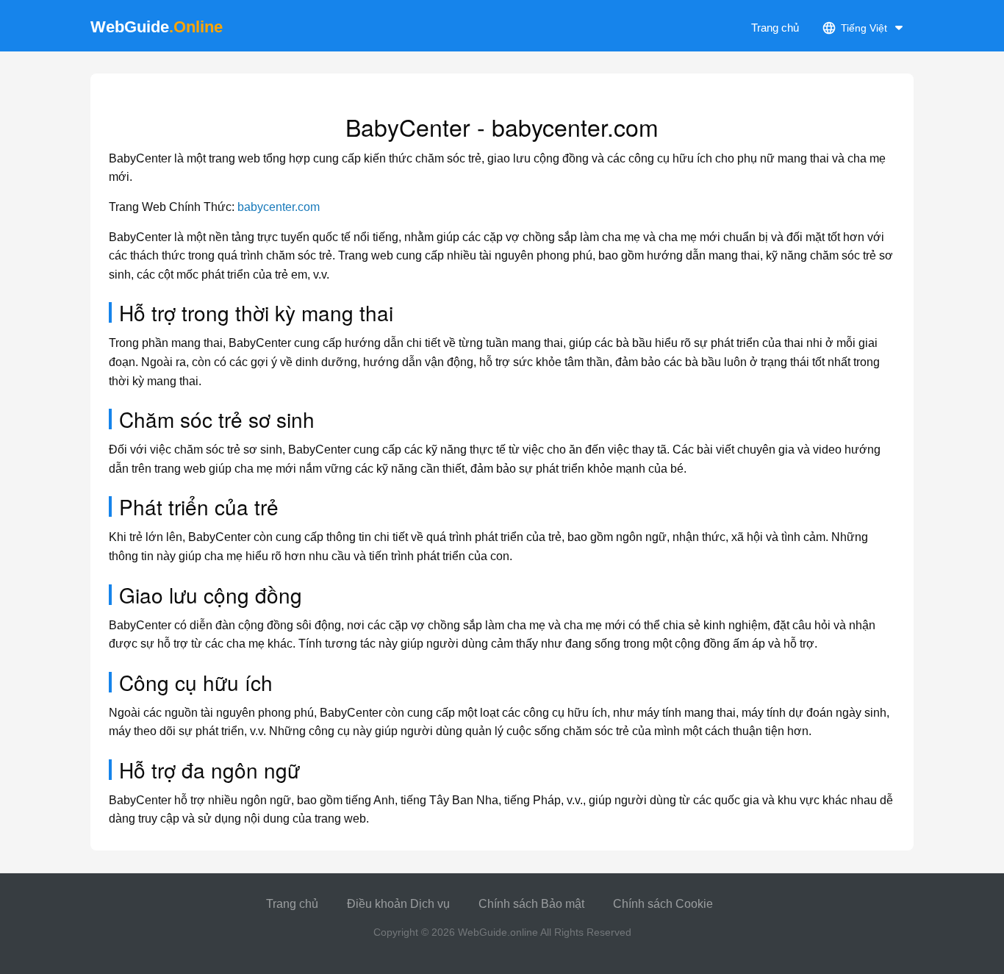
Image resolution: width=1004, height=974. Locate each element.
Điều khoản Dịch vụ (398, 904)
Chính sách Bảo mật (531, 904)
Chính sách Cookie (663, 904)
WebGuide (156, 27)
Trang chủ (775, 27)
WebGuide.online (498, 932)
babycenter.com (278, 207)
